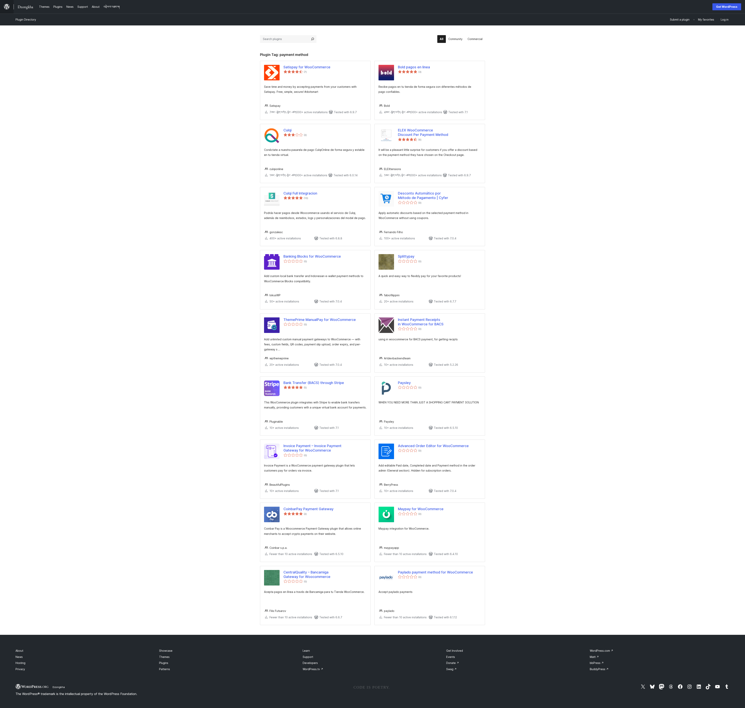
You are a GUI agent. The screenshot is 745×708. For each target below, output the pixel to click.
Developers (310, 663)
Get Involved (454, 650)
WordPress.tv (313, 669)
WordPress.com (601, 650)
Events (450, 656)
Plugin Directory (26, 19)
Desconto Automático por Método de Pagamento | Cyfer (423, 195)
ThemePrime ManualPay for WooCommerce (319, 320)
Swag (451, 669)
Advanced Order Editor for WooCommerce (433, 446)
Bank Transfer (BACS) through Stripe (313, 383)
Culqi (287, 130)
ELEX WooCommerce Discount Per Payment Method (423, 132)
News (19, 656)
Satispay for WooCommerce (306, 67)
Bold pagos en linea (414, 67)
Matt (594, 656)
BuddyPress (599, 669)
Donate (452, 663)
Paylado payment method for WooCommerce (435, 572)
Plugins (163, 663)
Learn (306, 650)
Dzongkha (59, 687)
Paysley (404, 383)
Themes (164, 656)
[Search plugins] (312, 39)
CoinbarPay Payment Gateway (308, 509)
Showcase (165, 650)
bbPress (597, 663)
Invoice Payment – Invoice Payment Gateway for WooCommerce (312, 448)
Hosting (20, 663)
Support (308, 656)
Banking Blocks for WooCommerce (312, 256)
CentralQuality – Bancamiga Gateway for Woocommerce (306, 574)
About (19, 650)
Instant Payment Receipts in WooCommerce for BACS (421, 322)
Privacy (20, 669)
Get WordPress (726, 6)
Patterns (164, 669)
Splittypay (406, 256)
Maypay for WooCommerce (421, 509)
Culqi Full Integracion (300, 193)
